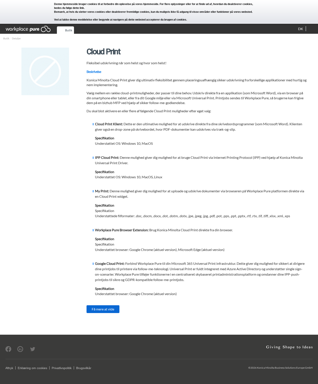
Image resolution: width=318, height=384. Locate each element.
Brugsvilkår (83, 368)
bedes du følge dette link (69, 8)
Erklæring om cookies (32, 368)
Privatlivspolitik (62, 368)
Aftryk (9, 368)
